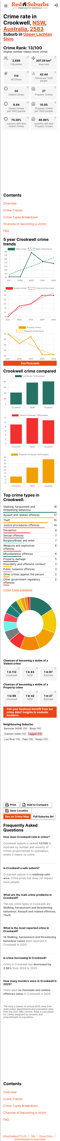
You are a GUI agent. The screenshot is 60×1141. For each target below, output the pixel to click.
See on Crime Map (17, 816)
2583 (37, 29)
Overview (10, 203)
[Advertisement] (30, 162)
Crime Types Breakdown (20, 217)
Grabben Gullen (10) (15, 733)
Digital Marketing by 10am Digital (30, 1139)
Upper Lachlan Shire (27, 36)
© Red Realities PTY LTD (14, 1136)
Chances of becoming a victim (24, 224)
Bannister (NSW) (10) (15, 728)
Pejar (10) (27, 739)
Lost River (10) (12, 739)
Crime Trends (12, 210)
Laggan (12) (35, 733)
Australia (15, 29)
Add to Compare (37, 804)
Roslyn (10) (42, 739)
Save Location (19, 810)
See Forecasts (30, 363)
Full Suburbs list (43, 816)
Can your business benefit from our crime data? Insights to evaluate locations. (30, 712)
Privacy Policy (46, 1136)
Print (13, 804)
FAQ (6, 231)
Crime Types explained (17, 590)
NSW (38, 22)
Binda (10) (35, 728)
